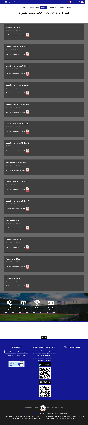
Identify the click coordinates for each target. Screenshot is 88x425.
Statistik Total (20, 356)
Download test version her (30, 414)
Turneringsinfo (34, 7)
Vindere (10, 356)
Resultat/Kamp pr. (66, 7)
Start (24, 7)
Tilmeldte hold (53, 7)
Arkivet (43, 7)
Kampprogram (22, 352)
